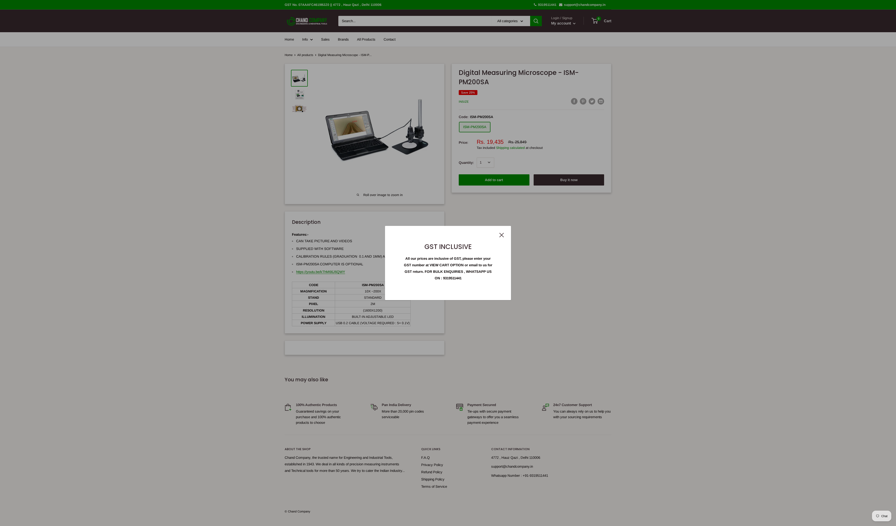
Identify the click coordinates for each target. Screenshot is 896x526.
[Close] (501, 234)
